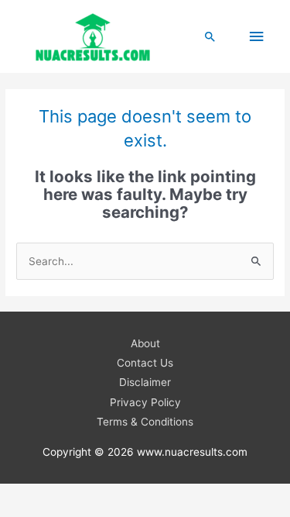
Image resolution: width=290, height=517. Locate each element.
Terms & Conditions (145, 421)
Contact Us (145, 363)
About (145, 343)
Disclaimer (145, 382)
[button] (210, 36)
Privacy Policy (145, 402)
